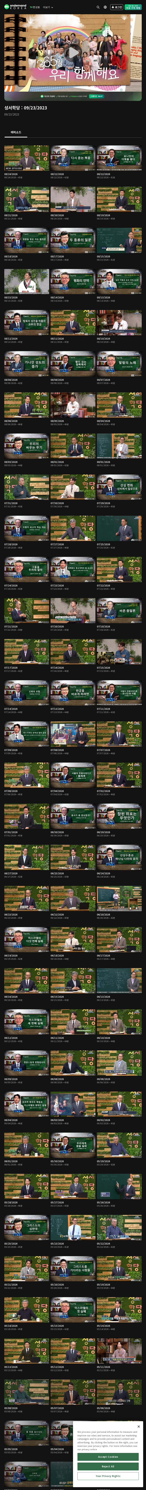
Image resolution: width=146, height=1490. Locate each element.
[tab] (16, 132)
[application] (73, 53)
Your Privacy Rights (108, 1476)
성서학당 (12, 107)
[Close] (139, 1426)
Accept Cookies (108, 1456)
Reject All (108, 1466)
